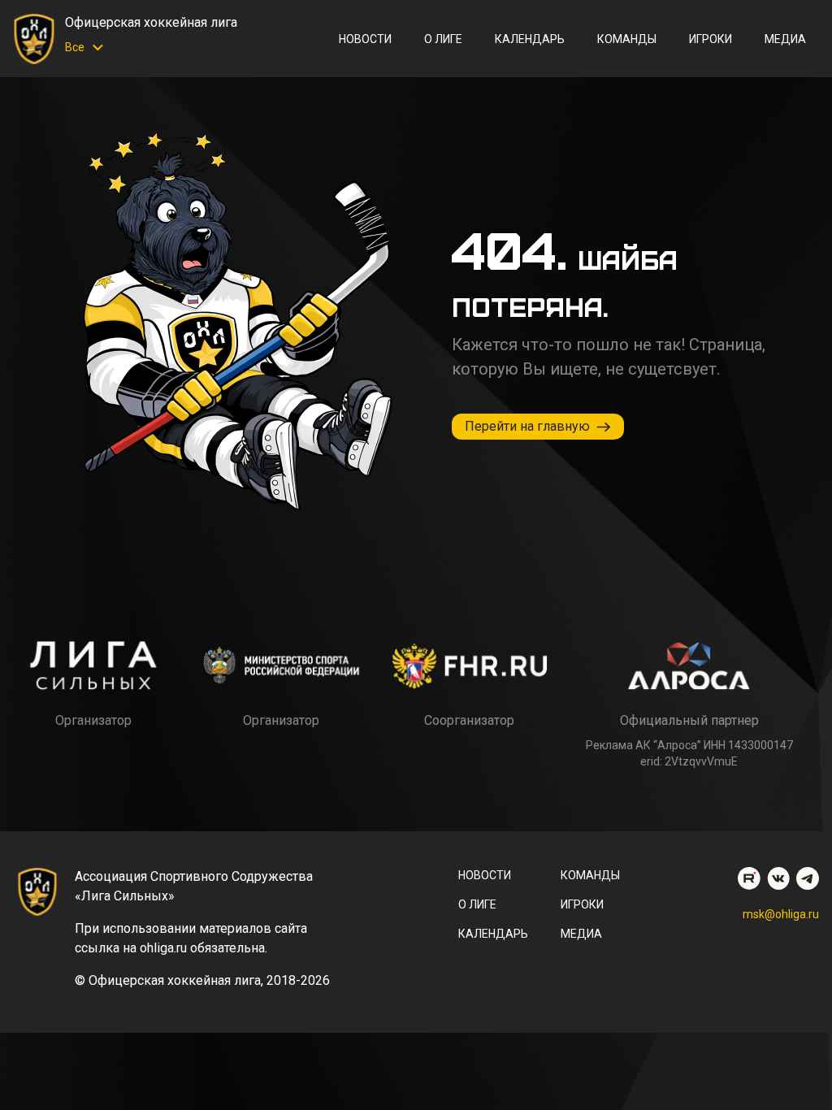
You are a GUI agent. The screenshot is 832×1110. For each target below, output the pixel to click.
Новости (365, 39)
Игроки (710, 39)
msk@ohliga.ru (781, 914)
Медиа (785, 39)
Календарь (530, 39)
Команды (626, 39)
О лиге (443, 39)
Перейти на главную (527, 426)
